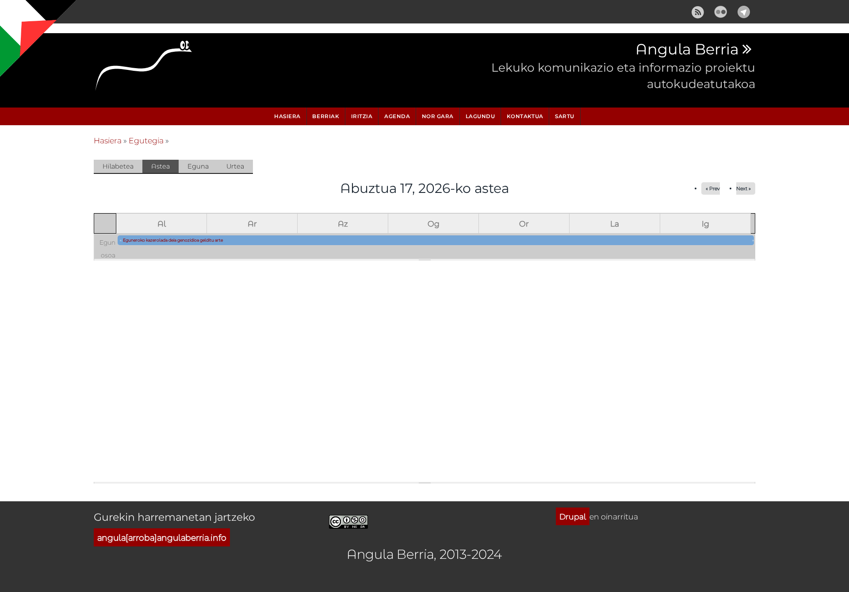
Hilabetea (118, 166)
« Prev (713, 188)
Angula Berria (686, 50)
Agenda (397, 116)
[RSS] (697, 10)
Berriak (325, 116)
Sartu (564, 116)
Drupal (572, 516)
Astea (165, 168)
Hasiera (287, 116)
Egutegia (146, 140)
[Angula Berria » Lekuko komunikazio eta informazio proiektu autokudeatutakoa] (144, 68)
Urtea (235, 166)
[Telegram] (743, 10)
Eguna (198, 166)
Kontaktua (525, 116)
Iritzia (362, 116)
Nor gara (438, 116)
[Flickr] (720, 10)
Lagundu (480, 116)
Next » (743, 188)
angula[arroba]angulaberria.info (161, 537)
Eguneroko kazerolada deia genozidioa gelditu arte (173, 240)
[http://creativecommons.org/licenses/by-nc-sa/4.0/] (348, 520)
